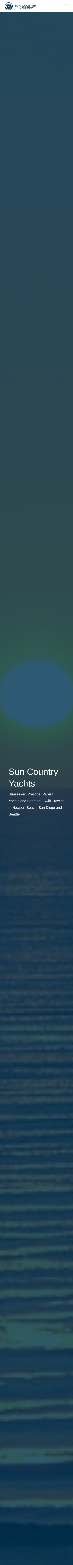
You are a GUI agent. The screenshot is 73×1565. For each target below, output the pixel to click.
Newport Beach (24, 808)
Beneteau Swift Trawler (45, 801)
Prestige (33, 794)
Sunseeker (17, 794)
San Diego (47, 808)
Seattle (14, 814)
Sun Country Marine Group (20, 6)
